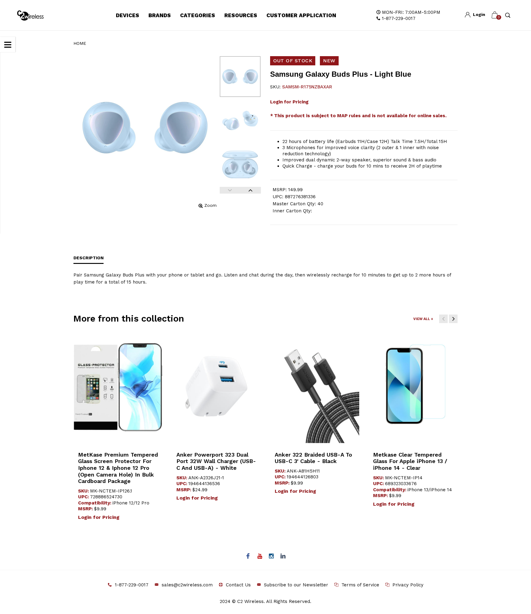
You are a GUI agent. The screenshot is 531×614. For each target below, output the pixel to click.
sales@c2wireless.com (187, 585)
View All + (423, 319)
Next (250, 190)
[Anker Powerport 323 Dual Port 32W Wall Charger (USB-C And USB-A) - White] (216, 387)
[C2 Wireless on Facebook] (248, 556)
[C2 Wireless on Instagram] (271, 556)
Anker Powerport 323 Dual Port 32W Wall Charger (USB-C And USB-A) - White (216, 461)
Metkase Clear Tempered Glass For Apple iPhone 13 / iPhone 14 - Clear (410, 461)
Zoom (210, 205)
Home (79, 43)
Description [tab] (88, 257)
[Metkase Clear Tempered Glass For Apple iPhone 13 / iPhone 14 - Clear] (413, 387)
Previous (230, 190)
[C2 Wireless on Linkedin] (283, 556)
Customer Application (301, 15)
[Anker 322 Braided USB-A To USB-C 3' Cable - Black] (314, 387)
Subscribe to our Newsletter (296, 585)
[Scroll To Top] (514, 575)
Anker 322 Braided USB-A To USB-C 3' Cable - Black (313, 458)
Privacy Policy (407, 585)
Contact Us (238, 585)
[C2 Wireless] (35, 15)
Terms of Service (360, 585)
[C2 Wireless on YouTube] (260, 556)
